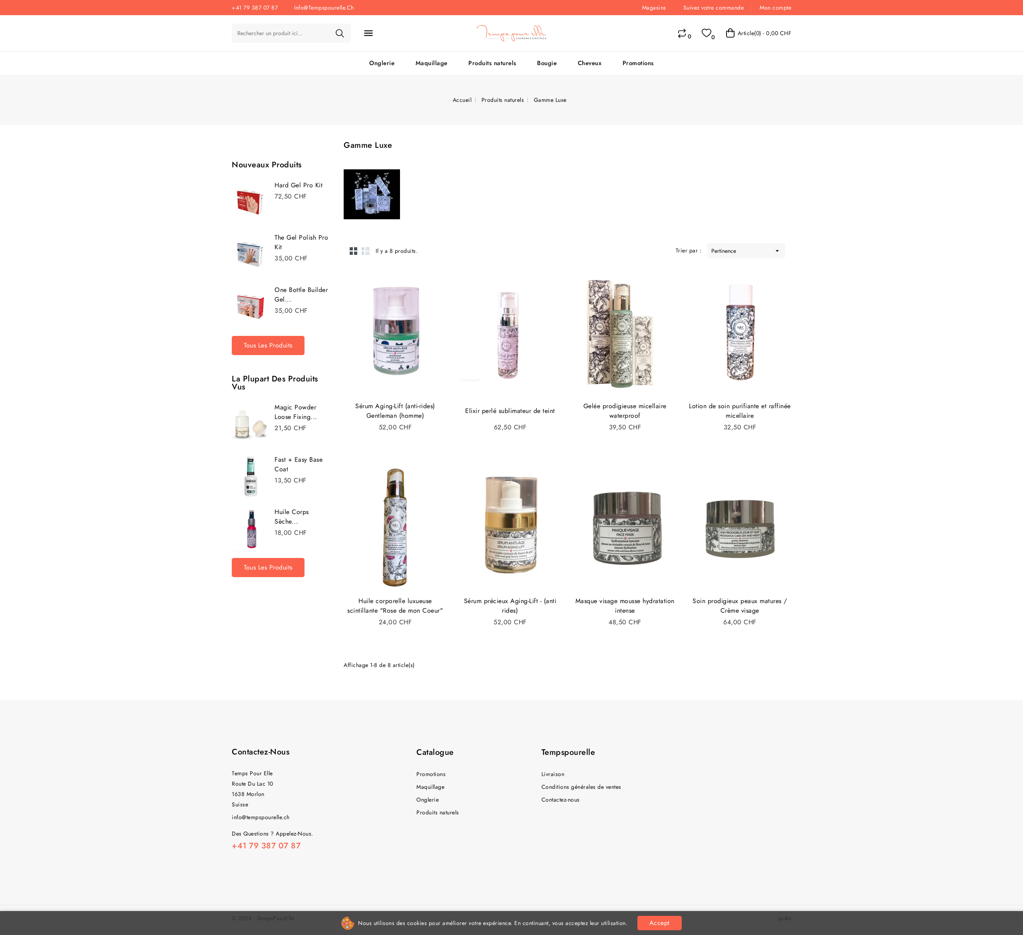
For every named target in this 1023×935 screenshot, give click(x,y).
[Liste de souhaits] (706, 33)
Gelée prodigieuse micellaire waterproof (625, 410)
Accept (659, 922)
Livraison (553, 774)
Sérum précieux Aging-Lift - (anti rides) (510, 605)
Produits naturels (492, 63)
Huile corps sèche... (292, 516)
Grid (354, 251)
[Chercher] (340, 33)
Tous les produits (268, 345)
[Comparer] (682, 33)
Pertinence (746, 251)
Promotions (638, 63)
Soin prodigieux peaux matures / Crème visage (740, 605)
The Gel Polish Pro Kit (301, 242)
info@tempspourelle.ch (261, 817)
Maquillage (432, 63)
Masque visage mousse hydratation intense (625, 605)
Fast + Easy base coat (298, 464)
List (366, 251)
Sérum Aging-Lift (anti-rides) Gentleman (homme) (395, 410)
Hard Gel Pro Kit (298, 185)
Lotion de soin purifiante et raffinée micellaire (740, 410)
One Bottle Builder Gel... (301, 294)
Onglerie (381, 63)
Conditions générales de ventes (581, 787)
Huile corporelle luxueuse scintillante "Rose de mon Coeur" (395, 605)
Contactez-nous (260, 752)
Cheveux (590, 63)
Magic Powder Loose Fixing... (296, 412)
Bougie (547, 63)
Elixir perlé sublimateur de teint (510, 410)
